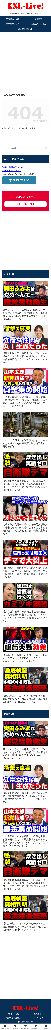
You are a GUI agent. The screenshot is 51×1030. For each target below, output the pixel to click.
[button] (46, 148)
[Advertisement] (25, 59)
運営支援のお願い (13, 1018)
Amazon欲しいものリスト (14, 167)
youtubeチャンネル (38, 1018)
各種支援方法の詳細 (11, 171)
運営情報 (37, 1014)
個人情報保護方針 (25, 1022)
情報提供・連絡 (13, 1014)
